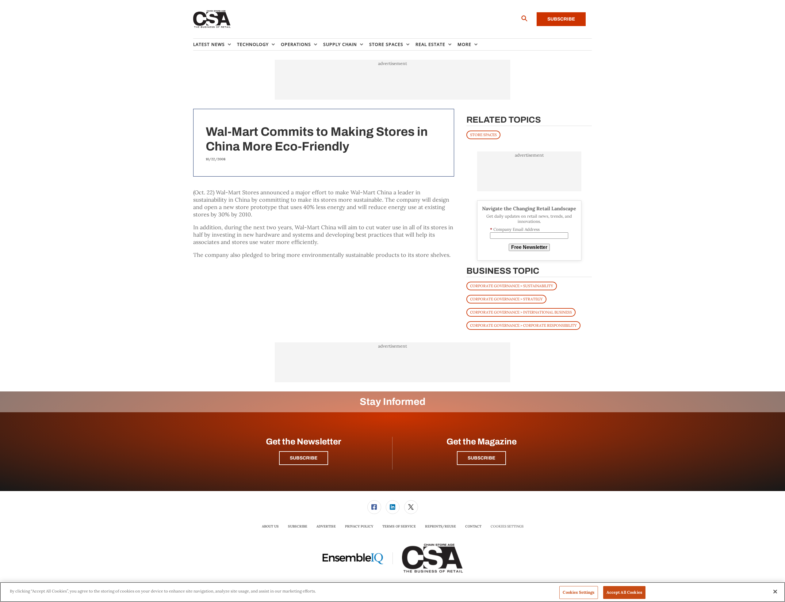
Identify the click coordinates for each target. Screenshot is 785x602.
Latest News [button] (209, 44)
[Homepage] (212, 19)
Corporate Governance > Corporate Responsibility (523, 325)
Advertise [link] (326, 526)
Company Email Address (515, 229)
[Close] (775, 591)
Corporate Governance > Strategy (506, 299)
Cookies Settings (507, 526)
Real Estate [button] (430, 44)
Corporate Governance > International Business (521, 312)
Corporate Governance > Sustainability (511, 286)
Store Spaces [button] (386, 44)
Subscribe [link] (297, 526)
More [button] (464, 44)
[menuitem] (215, 44)
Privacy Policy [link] (359, 526)
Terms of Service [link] (399, 526)
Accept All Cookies (624, 592)
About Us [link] (270, 526)
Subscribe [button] (303, 457)
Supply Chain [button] (340, 44)
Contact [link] (473, 526)
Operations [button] (296, 44)
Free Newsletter (529, 247)
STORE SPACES (483, 134)
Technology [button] (253, 44)
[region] (392, 592)
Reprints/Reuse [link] (440, 526)
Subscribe (561, 19)
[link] (374, 507)
